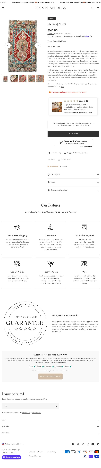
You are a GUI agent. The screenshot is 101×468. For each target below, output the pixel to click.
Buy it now (73, 133)
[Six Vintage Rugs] (50, 8)
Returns (40, 452)
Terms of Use (26, 412)
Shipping (51, 33)
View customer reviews (50, 376)
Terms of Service (35, 456)
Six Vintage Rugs (14, 450)
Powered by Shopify (9, 452)
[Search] (92, 8)
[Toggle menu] (2, 8)
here (62, 86)
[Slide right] (38, 45)
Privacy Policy (51, 452)
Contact (32, 452)
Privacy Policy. (36, 412)
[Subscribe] (56, 406)
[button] (73, 107)
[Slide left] (8, 45)
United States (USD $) (13, 444)
